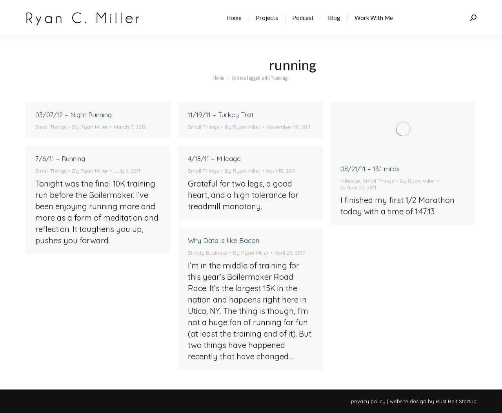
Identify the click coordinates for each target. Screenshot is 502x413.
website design (408, 401)
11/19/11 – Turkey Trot (221, 114)
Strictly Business (207, 253)
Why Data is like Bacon (223, 240)
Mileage (350, 181)
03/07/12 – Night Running (73, 114)
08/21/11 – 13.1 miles (370, 169)
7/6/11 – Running (60, 158)
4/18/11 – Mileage (214, 158)
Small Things (50, 127)
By (90, 127)
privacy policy (368, 401)
